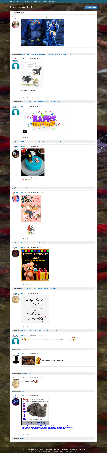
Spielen (53, 1)
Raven (48, 54)
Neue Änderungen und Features (35, 449)
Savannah (45, 101)
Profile (38, 1)
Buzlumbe (28, 54)
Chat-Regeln (64, 449)
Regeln (45, 1)
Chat (13, 1)
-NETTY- (23, 54)
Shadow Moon (55, 54)
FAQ (23, 449)
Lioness (41, 54)
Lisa (45, 54)
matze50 (69, 54)
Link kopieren (25, 50)
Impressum (29, 1)
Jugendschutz (73, 449)
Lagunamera (35, 54)
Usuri (60, 54)
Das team (56, 449)
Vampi (64, 54)
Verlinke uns (49, 449)
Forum (20, 1)
